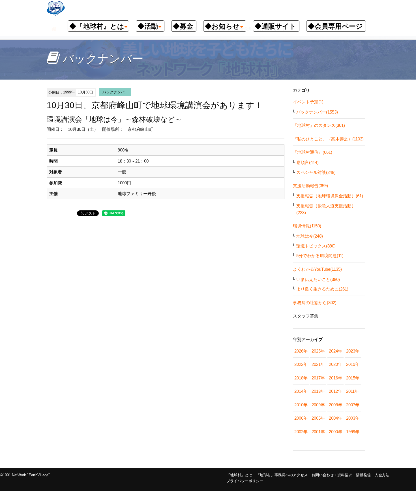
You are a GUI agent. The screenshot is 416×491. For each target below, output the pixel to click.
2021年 (318, 364)
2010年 (301, 404)
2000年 (335, 431)
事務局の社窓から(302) (314, 302)
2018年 (301, 377)
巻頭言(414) (307, 162)
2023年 (352, 351)
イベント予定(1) (308, 101)
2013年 (318, 391)
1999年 (352, 431)
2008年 (335, 404)
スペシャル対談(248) (316, 172)
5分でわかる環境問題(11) (320, 255)
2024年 (335, 351)
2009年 (318, 404)
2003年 (352, 418)
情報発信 (363, 475)
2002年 (301, 431)
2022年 (301, 364)
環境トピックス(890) (316, 246)
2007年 (352, 404)
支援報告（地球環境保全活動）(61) (329, 195)
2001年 (318, 431)
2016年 (335, 377)
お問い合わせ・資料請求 (332, 475)
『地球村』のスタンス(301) (319, 125)
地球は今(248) (309, 236)
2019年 (352, 364)
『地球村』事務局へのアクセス (282, 475)
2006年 (301, 418)
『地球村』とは (239, 475)
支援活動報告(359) (310, 185)
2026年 (301, 351)
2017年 (318, 377)
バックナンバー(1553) (317, 112)
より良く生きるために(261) (322, 289)
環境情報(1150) (307, 225)
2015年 (352, 377)
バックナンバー (115, 92)
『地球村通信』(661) (312, 152)
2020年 (335, 364)
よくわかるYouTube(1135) (317, 269)
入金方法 (382, 475)
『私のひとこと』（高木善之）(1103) (328, 138)
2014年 (301, 391)
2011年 (352, 391)
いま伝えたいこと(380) (318, 279)
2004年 (335, 418)
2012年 (335, 391)
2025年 (318, 351)
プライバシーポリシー (244, 481)
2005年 (318, 418)
